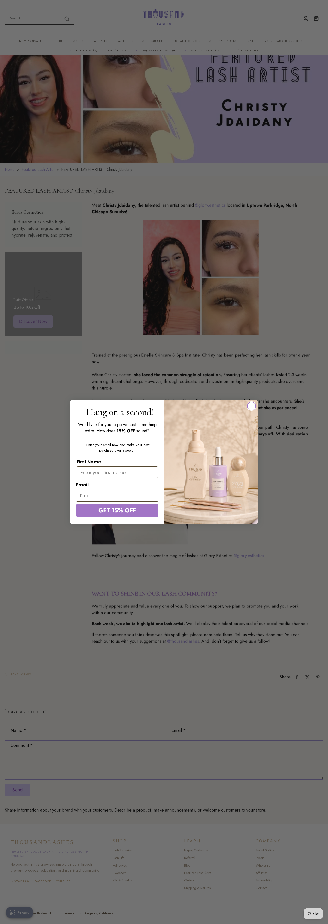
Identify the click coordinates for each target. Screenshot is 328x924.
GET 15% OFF (117, 510)
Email (82, 485)
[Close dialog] (251, 406)
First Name (89, 462)
